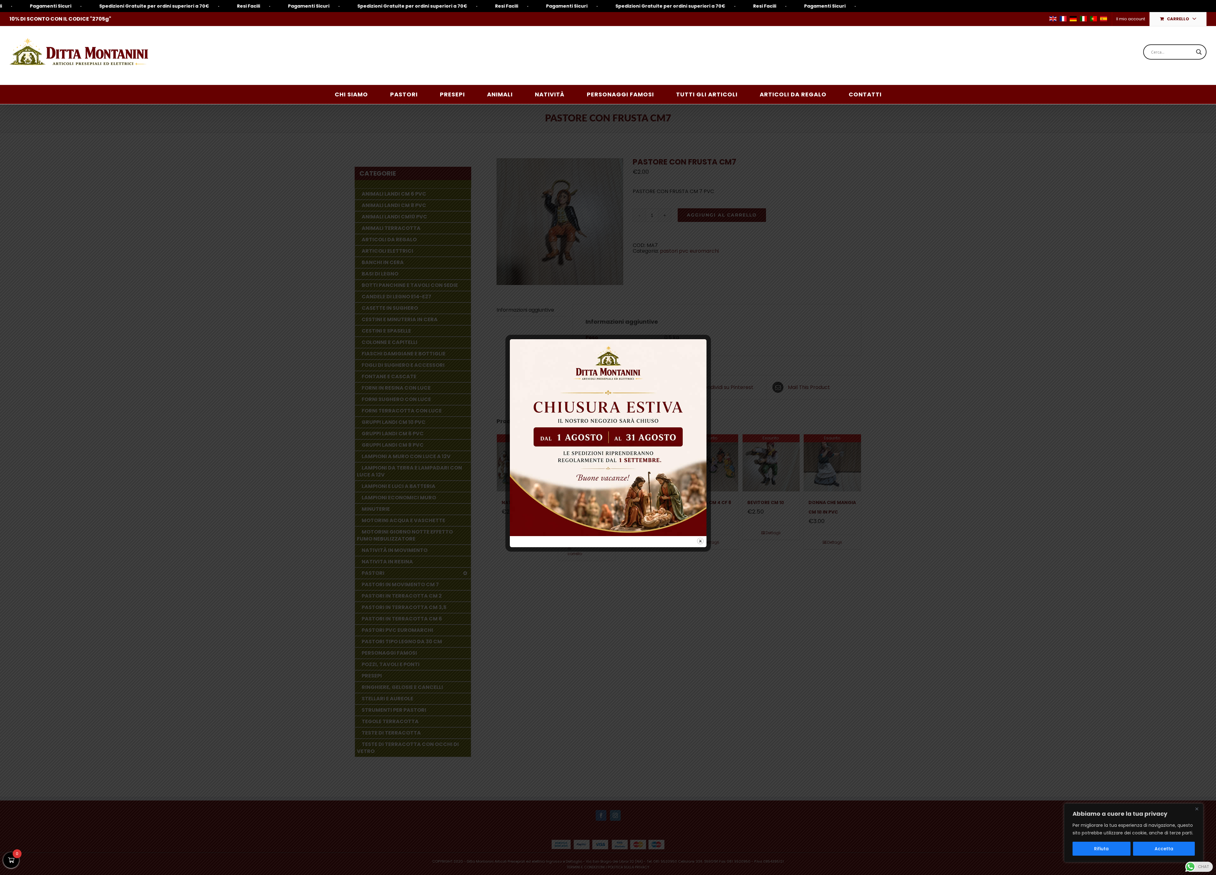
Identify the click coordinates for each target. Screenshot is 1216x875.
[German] (1073, 18)
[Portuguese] (1093, 18)
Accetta (1164, 849)
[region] (1133, 832)
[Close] (1196, 809)
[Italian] (1083, 18)
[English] (1052, 18)
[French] (1063, 18)
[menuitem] (1130, 19)
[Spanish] (1103, 18)
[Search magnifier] (1198, 52)
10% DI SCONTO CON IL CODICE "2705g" (60, 19)
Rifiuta (1101, 849)
